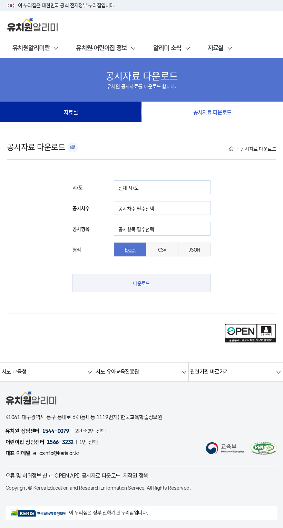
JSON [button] (194, 249)
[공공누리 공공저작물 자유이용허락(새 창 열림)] (250, 340)
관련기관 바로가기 (209, 371)
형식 (76, 249)
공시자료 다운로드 (212, 112)
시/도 (77, 187)
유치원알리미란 (31, 48)
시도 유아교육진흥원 (117, 371)
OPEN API (67, 475)
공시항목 (81, 228)
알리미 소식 (167, 48)
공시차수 (81, 208)
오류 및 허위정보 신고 (29, 475)
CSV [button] (162, 249)
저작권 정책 (135, 475)
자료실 (216, 48)
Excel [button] (130, 249)
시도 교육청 (14, 371)
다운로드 (141, 283)
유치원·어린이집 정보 (101, 48)
